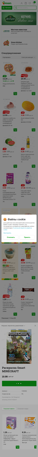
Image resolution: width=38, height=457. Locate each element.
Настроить (7, 233)
